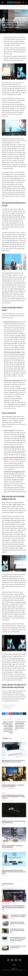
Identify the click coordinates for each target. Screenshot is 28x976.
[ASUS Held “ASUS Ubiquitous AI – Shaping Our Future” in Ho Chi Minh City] (14, 774)
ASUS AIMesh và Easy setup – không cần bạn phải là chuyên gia (17, 931)
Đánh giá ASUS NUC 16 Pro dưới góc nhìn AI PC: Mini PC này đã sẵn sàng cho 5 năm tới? (18, 939)
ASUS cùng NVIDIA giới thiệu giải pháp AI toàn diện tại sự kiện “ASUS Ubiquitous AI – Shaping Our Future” (13, 797)
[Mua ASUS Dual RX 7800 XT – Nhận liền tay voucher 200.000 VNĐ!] (14, 834)
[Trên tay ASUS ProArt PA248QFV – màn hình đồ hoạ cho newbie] (5, 916)
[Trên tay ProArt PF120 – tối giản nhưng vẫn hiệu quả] (5, 947)
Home (3, 6)
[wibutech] (14, 2)
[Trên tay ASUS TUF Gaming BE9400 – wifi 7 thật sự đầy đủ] (5, 923)
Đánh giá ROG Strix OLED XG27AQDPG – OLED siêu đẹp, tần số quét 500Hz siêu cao (13, 907)
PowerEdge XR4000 (14, 461)
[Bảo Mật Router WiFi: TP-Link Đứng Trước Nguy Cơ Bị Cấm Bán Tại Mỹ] (14, 810)
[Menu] (2, 2)
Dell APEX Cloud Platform (9, 705)
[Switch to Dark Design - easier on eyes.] (26, 2)
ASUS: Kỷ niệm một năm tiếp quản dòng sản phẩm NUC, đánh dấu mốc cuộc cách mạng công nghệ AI (14, 872)
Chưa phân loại (5, 901)
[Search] (23, 2)
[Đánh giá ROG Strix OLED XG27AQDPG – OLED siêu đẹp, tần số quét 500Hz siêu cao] (14, 894)
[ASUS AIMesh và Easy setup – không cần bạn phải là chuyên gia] (5, 930)
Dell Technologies (7, 707)
